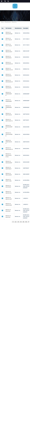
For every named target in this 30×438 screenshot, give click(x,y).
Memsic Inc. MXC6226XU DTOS (9, 155)
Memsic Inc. (14, 22)
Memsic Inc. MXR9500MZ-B (9, 107)
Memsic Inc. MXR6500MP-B (9, 94)
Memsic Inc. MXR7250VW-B (9, 142)
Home (2, 22)
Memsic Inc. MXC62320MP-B (9, 127)
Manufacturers (7, 22)
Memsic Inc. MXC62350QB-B (9, 134)
